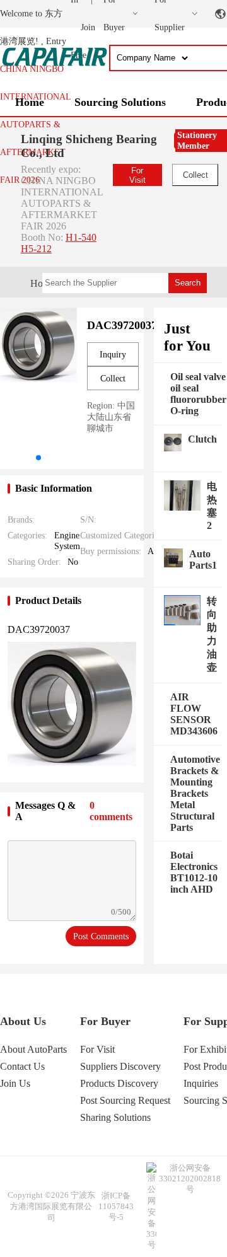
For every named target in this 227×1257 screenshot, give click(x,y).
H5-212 (36, 248)
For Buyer (105, 1021)
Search (188, 282)
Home (29, 102)
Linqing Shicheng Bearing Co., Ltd (89, 145)
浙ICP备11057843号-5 (116, 1206)
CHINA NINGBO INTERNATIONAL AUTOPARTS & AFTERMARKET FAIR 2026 (35, 124)
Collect (195, 175)
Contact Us (22, 1066)
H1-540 (81, 237)
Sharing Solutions (115, 1117)
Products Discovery (119, 1083)
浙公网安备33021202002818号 (190, 1178)
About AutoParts (33, 1049)
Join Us (15, 1083)
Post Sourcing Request (125, 1100)
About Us (23, 1021)
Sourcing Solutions (120, 102)
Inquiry (113, 354)
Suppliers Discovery (120, 1066)
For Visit (137, 175)
